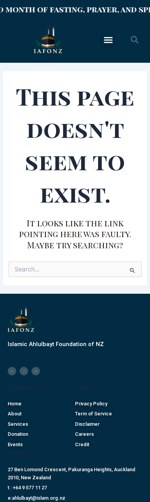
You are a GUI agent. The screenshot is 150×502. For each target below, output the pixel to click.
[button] (108, 40)
